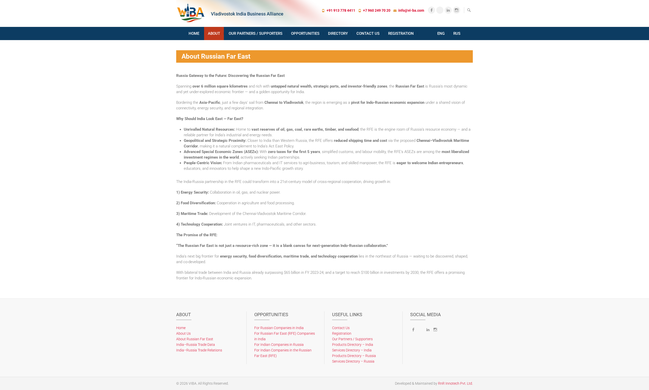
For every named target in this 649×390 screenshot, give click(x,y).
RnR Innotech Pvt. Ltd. (455, 383)
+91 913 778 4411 (341, 10)
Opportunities (305, 33)
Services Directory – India (352, 350)
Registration (401, 33)
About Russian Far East (194, 339)
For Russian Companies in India (279, 328)
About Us (183, 333)
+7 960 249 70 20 (376, 10)
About (214, 33)
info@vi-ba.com (411, 10)
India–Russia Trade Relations (199, 350)
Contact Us (368, 33)
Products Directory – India (352, 345)
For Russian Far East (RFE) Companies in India (284, 336)
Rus (456, 33)
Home (194, 33)
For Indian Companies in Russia (279, 345)
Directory (338, 33)
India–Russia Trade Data (195, 345)
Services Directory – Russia (353, 361)
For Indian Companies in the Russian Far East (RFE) (283, 353)
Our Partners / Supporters (255, 33)
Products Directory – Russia (354, 356)
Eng (441, 33)
